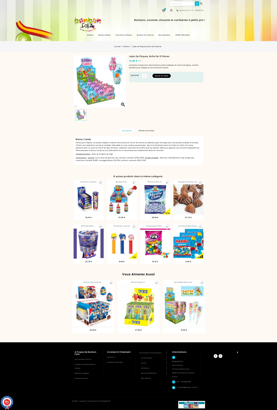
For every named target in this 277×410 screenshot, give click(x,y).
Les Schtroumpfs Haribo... (188, 226)
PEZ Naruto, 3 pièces (122, 226)
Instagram (220, 356)
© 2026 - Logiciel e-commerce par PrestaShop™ (91, 401)
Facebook (215, 356)
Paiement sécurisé (115, 362)
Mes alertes (146, 378)
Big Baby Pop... (122, 182)
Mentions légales (82, 373)
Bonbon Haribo (104, 35)
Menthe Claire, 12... (155, 182)
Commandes (146, 358)
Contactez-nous (81, 378)
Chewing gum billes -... (155, 226)
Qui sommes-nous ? (83, 359)
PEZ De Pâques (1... (138, 282)
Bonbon (90, 35)
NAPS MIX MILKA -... (88, 226)
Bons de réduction (149, 373)
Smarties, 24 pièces (89, 182)
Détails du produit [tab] (146, 130)
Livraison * (111, 357)
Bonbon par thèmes (145, 35)
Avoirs (143, 363)
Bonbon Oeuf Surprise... (93, 282)
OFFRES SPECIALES (182, 35)
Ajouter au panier (161, 76)
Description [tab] (127, 130)
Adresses (145, 368)
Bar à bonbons (164, 35)
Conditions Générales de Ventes (85, 366)
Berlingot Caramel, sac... (188, 182)
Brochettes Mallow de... (184, 282)
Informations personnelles (150, 353)
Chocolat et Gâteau (123, 35)
